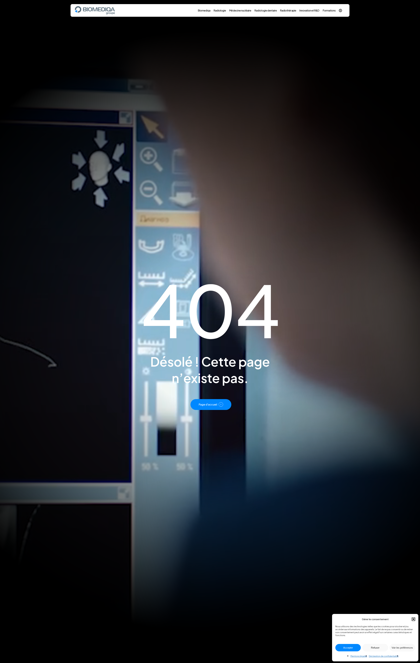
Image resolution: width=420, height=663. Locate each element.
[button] (413, 619)
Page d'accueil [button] (208, 404)
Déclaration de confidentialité (384, 656)
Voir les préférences (402, 647)
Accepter (348, 647)
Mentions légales (358, 656)
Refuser (375, 647)
